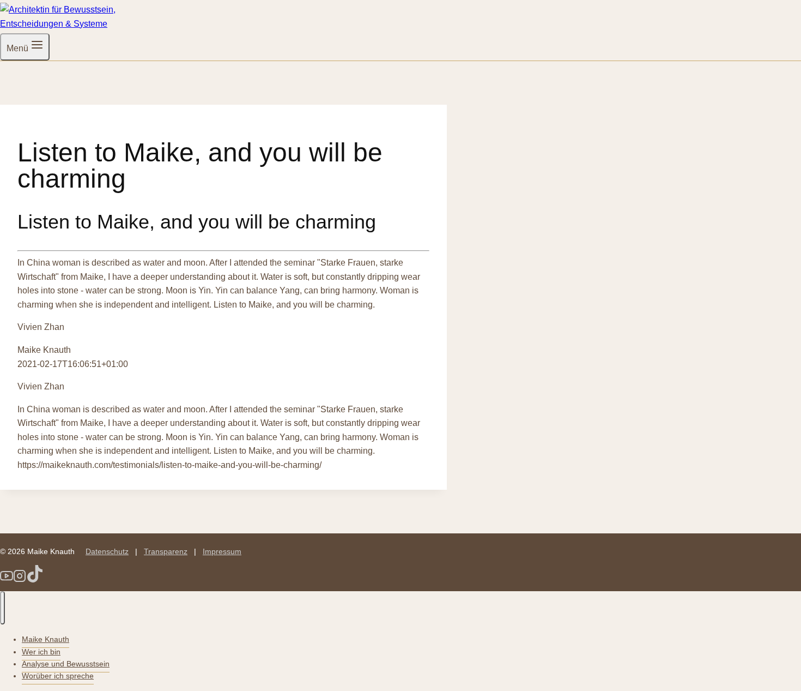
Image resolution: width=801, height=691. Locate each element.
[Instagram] (19, 579)
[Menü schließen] (2, 608)
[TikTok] (35, 579)
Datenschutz (107, 551)
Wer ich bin (41, 651)
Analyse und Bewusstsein (66, 663)
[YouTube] (6, 579)
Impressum (222, 551)
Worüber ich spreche (58, 675)
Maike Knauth (45, 639)
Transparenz (165, 551)
